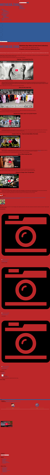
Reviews (3, 18)
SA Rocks (3, 460)
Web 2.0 (3, 19)
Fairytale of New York (11, 197)
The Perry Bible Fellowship (6, 470)
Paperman (41, 197)
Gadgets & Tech (21, 5)
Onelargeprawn (4, 459)
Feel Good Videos (16, 197)
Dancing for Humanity (5, 314)
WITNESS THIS (9, 4)
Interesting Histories (6, 17)
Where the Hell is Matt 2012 (16, 198)
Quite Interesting (4, 32)
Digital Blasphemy (4, 467)
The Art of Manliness (5, 461)
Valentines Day (4, 198)
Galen (21, 47)
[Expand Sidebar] (0, 398)
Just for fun (38, 197)
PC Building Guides (22, 8)
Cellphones (21, 6)
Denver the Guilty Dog (5, 197)
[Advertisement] (6, 415)
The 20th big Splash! (5, 261)
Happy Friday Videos (25, 197)
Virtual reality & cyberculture (7, 37)
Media (2, 12)
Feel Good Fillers (5, 11)
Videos (3, 20)
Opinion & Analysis (6, 13)
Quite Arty (4, 15)
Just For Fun (5, 10)
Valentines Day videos (9, 198)
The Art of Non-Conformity (6, 462)
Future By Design (5, 25)
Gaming (3, 9)
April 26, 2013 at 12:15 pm (5, 376)
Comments (3, 372)
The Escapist (4, 469)
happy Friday (20, 197)
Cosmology (5, 16)
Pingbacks (3, 373)
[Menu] (19, 0)
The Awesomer (4, 468)
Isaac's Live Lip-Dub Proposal (32, 197)
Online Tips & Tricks (5, 14)
